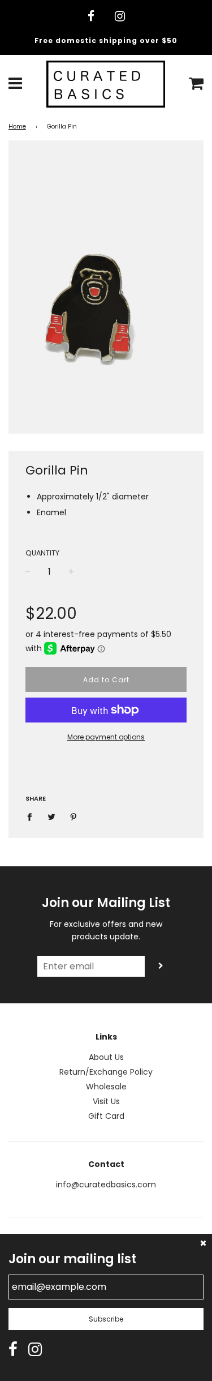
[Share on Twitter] (52, 816)
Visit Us (106, 1101)
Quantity (42, 553)
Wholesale (106, 1086)
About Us (106, 1057)
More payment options (106, 737)
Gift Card (106, 1116)
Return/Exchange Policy (106, 1072)
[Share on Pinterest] (74, 816)
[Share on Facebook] (32, 816)
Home (17, 126)
